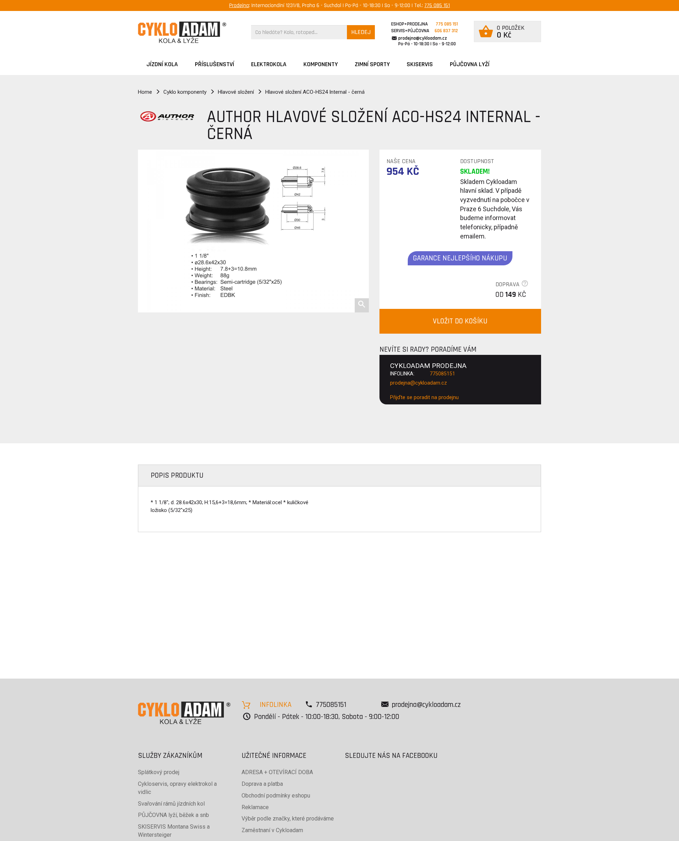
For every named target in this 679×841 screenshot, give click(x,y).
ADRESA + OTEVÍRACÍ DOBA (277, 772)
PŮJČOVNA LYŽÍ (469, 64)
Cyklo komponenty (185, 92)
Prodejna (239, 5)
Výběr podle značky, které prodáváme (288, 818)
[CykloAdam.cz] (182, 32)
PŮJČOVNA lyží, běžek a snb (173, 815)
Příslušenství (214, 64)
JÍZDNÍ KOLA (162, 64)
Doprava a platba (262, 783)
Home (145, 92)
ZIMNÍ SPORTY (372, 64)
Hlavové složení (236, 92)
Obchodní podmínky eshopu (276, 795)
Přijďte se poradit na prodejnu (424, 397)
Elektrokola (268, 64)
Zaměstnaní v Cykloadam (272, 830)
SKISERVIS (420, 64)
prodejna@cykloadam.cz (422, 38)
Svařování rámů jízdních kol (171, 803)
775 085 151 (437, 5)
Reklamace (255, 807)
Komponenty (320, 64)
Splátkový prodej (158, 772)
